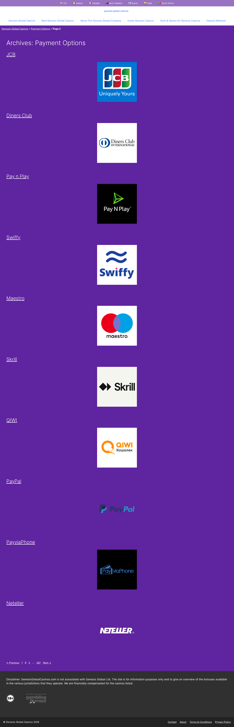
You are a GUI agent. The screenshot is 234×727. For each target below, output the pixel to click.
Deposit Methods (216, 20)
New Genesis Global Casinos (58, 20)
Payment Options (40, 28)
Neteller (15, 603)
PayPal (13, 481)
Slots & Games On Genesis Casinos (180, 20)
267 (39, 662)
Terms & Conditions (201, 721)
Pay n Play (17, 176)
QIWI (11, 420)
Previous (12, 662)
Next (47, 662)
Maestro (15, 298)
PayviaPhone (20, 542)
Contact (172, 721)
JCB (10, 54)
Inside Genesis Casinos (141, 20)
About (183, 721)
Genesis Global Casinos (21, 20)
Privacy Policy (223, 721)
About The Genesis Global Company (100, 20)
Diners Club (19, 115)
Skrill (11, 359)
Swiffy (13, 237)
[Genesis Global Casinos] (117, 11)
